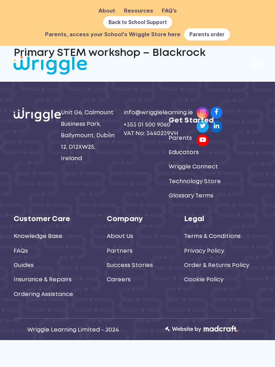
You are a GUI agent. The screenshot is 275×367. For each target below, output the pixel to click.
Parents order (207, 34)
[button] (257, 64)
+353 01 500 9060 (147, 125)
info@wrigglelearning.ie (158, 112)
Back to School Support (137, 22)
